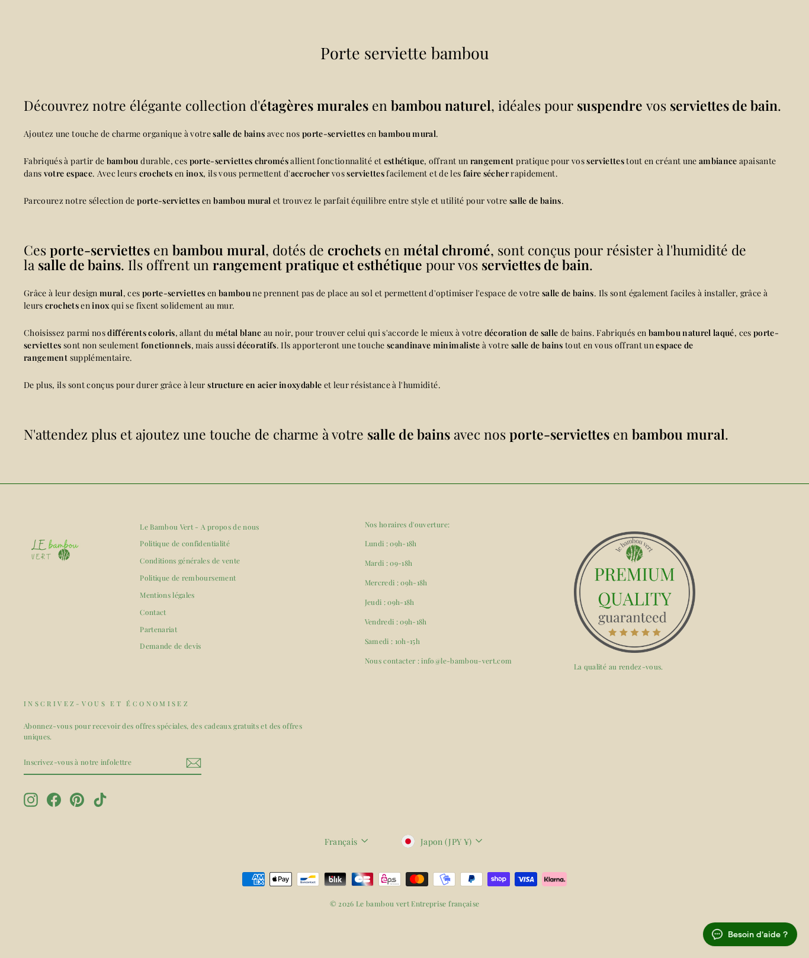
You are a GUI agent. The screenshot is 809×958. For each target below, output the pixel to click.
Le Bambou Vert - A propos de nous (199, 526)
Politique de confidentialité (185, 543)
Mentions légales (167, 595)
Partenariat (158, 629)
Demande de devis (170, 646)
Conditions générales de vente (190, 560)
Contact (153, 612)
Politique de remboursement (188, 577)
